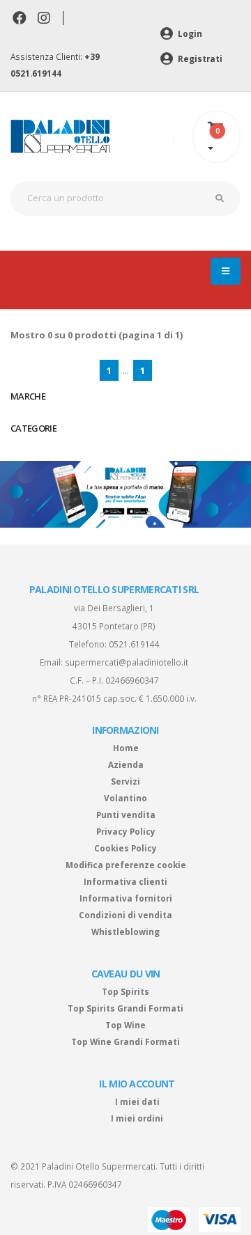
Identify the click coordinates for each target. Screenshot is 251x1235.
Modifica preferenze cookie (126, 864)
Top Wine (125, 1024)
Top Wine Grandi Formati (125, 1041)
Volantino (125, 797)
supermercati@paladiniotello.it (126, 662)
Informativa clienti (125, 881)
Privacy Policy (125, 831)
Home (126, 747)
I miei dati (137, 1101)
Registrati (199, 58)
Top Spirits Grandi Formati (125, 1008)
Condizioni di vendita (125, 914)
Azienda (126, 764)
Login (189, 33)
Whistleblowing (125, 931)
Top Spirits (125, 991)
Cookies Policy (125, 848)
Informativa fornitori (125, 898)
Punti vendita (125, 814)
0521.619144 (134, 644)
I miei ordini (137, 1118)
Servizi (125, 781)
